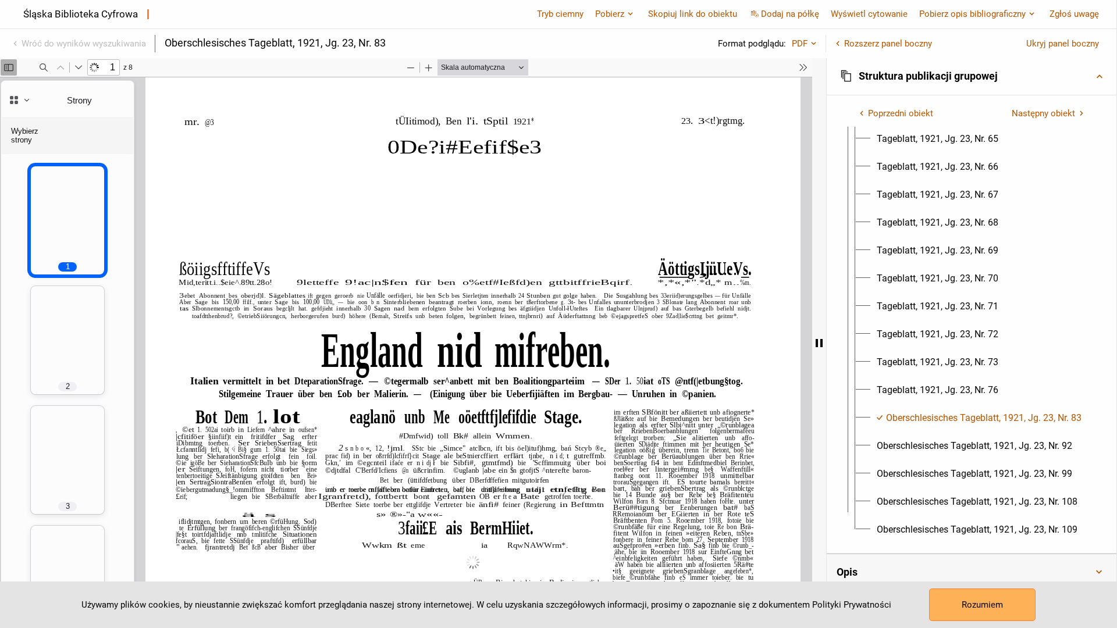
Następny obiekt (1043, 113)
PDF (799, 43)
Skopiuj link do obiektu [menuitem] (692, 14)
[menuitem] (937, 139)
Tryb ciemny (560, 14)
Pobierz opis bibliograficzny (972, 14)
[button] (971, 76)
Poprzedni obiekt (900, 113)
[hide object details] (819, 343)
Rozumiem (982, 605)
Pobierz (609, 14)
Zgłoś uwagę (1074, 14)
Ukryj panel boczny (1062, 43)
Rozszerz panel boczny (888, 43)
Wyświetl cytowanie (869, 14)
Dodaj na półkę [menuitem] (790, 14)
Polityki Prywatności (851, 605)
